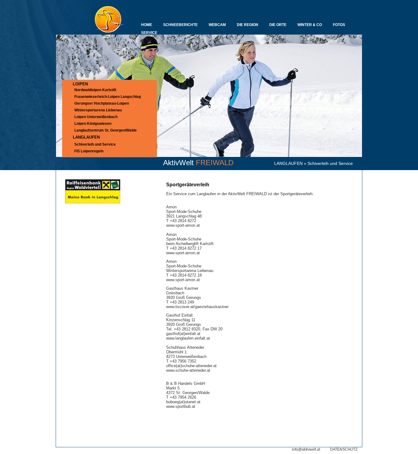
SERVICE (149, 33)
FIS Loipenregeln (88, 151)
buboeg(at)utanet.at (183, 402)
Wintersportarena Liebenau (98, 110)
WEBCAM (217, 25)
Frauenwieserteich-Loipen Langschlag (107, 97)
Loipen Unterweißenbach (96, 117)
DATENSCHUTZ (343, 449)
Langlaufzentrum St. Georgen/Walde (105, 130)
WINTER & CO (309, 25)
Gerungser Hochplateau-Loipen (101, 103)
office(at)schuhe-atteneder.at (191, 365)
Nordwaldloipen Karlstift (95, 90)
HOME (146, 25)
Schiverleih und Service (95, 144)
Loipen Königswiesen (92, 123)
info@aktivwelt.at (306, 449)
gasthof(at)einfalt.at (183, 333)
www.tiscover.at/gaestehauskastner (197, 306)
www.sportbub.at (180, 406)
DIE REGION (247, 25)
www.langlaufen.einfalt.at (188, 338)
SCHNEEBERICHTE (180, 25)
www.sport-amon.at (183, 225)
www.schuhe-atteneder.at (188, 370)
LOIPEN (80, 84)
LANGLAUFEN (288, 163)
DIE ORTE (277, 25)
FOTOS (339, 25)
